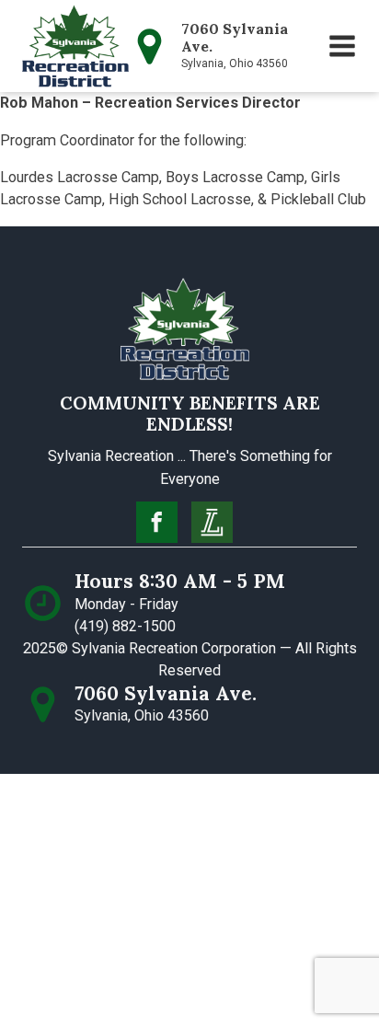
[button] (342, 46)
